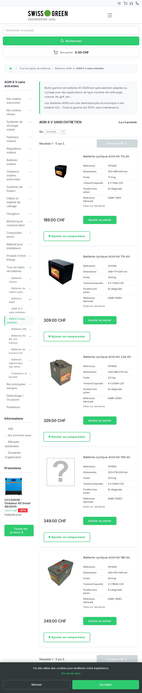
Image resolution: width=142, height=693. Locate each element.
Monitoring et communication (16, 223)
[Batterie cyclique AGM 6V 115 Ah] (61, 171)
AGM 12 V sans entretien (17, 310)
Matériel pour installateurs (15, 246)
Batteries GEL (19, 328)
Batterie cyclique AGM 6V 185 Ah (106, 557)
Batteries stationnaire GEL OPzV (16, 363)
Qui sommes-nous (19, 435)
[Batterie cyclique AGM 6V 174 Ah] (61, 271)
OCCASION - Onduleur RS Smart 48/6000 (17, 503)
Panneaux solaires (13, 139)
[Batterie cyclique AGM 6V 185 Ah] (61, 572)
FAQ (10, 429)
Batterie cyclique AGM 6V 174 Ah (106, 256)
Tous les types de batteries (35, 68)
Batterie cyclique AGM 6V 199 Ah (106, 457)
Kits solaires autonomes (14, 100)
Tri (41, 132)
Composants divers (14, 234)
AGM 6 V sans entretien (16, 320)
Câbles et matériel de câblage (13, 202)
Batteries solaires (12, 161)
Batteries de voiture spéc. (17, 290)
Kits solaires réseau (14, 112)
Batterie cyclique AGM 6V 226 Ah (107, 357)
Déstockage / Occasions (15, 397)
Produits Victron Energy (16, 257)
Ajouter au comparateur (68, 236)
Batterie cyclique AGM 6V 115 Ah (106, 156)
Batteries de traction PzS (17, 351)
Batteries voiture (15, 280)
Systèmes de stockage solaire (15, 125)
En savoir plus (71, 673)
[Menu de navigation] (110, 15)
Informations (13, 418)
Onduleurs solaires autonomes (13, 175)
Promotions (12, 468)
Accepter (106, 684)
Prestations (13, 407)
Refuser (36, 684)
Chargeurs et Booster (18, 375)
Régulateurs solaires (14, 150)
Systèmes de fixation (15, 188)
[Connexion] (119, 3)
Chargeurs (13, 213)
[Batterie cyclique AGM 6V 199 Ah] (61, 472)
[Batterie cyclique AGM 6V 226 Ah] (61, 372)
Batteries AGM (63, 68)
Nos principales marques (16, 386)
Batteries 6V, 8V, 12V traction (17, 339)
